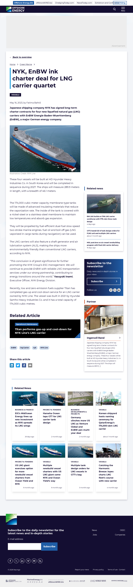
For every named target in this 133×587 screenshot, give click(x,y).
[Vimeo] (28, 560)
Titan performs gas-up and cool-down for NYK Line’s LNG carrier (43, 331)
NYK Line (44, 348)
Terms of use (113, 570)
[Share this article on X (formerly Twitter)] (18, 365)
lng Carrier (24, 348)
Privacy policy (98, 570)
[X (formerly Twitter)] (16, 560)
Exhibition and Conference (107, 3)
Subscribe (97, 281)
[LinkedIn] (119, 290)
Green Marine (26, 64)
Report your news (82, 570)
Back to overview (22, 57)
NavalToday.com (84, 3)
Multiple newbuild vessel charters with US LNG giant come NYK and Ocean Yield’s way (52, 473)
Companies (120, 535)
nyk (35, 348)
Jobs (95, 535)
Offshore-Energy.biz (23, 3)
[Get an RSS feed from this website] (40, 560)
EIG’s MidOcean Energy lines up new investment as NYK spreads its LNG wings (24, 419)
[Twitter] (115, 290)
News (94, 530)
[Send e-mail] (34, 560)
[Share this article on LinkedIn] (12, 365)
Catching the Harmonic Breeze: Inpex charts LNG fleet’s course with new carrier (108, 473)
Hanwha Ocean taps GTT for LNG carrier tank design (52, 418)
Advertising (119, 3)
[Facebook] (111, 290)
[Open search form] (114, 9)
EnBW (13, 348)
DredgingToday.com (64, 3)
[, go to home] (15, 9)
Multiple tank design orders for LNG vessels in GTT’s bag (80, 470)
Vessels (15, 95)
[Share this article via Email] (30, 365)
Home (12, 64)
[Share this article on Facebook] (24, 365)
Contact (122, 570)
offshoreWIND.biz (44, 3)
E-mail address (15, 539)
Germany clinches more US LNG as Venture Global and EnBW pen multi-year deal (80, 425)
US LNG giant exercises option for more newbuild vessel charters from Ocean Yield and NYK (24, 474)
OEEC (122, 530)
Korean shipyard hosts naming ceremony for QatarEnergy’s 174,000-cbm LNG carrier (108, 421)
